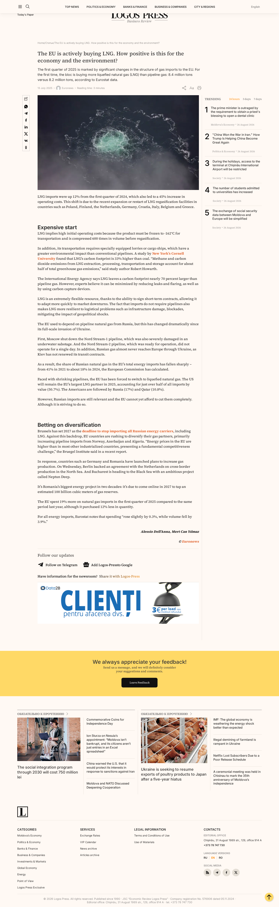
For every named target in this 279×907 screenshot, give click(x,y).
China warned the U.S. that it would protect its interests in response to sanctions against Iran (111, 767)
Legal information (150, 829)
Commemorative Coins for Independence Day (105, 721)
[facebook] (226, 872)
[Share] (184, 88)
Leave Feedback (140, 682)
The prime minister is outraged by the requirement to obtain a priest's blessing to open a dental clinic (235, 112)
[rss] (207, 872)
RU (205, 857)
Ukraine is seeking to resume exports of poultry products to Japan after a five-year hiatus (173, 774)
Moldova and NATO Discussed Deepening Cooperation (108, 785)
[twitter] (236, 872)
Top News (72, 6)
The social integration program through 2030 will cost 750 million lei (47, 772)
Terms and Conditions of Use (151, 835)
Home (41, 42)
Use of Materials (144, 842)
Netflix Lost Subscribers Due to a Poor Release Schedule (236, 757)
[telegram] (217, 872)
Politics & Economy (101, 6)
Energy (21, 874)
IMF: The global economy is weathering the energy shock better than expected (233, 723)
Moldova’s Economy (29, 835)
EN (213, 857)
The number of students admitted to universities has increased (236, 190)
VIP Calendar (88, 842)
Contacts (212, 829)
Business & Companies (171, 6)
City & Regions (204, 6)
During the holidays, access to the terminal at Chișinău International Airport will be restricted (236, 165)
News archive (88, 848)
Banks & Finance (135, 6)
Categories (26, 829)
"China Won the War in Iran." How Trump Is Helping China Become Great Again (236, 138)
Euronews (190, 541)
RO (221, 857)
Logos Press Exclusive (31, 887)
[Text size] (191, 88)
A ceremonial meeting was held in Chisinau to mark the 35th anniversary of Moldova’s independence (237, 777)
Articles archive (89, 855)
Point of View (25, 881)
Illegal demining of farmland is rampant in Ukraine (234, 741)
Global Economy (27, 867)
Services (87, 829)
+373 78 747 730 (214, 845)
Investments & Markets (31, 861)
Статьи (49, 42)
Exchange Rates (90, 835)
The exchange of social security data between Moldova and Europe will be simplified (234, 215)
